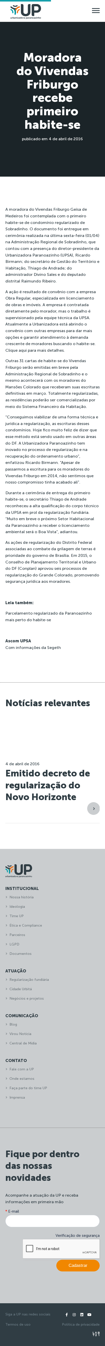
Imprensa (17, 1097)
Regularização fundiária (29, 979)
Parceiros (17, 935)
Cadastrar (78, 1265)
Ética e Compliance (25, 925)
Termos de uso (18, 1324)
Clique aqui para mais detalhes (34, 350)
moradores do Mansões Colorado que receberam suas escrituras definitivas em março (52, 387)
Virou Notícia (20, 1034)
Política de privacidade (81, 1324)
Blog (13, 1024)
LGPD (14, 944)
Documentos (20, 954)
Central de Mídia (23, 1043)
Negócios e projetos (26, 998)
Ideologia (17, 906)
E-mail (12, 1211)
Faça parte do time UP (28, 1088)
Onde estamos (21, 1078)
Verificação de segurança (78, 1235)
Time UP (16, 916)
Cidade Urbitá (20, 989)
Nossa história (21, 897)
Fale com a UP (21, 1069)
